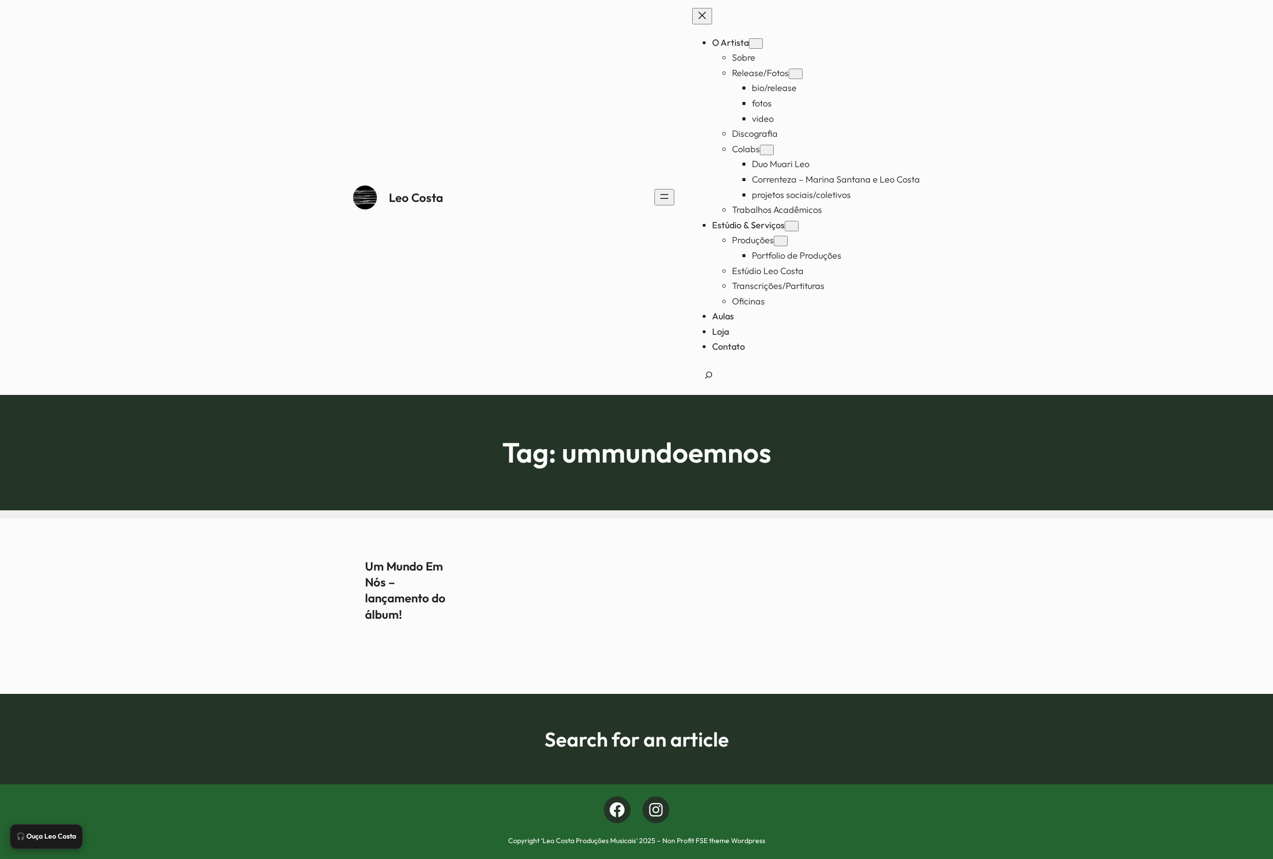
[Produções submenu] (781, 241)
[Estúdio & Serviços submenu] (792, 226)
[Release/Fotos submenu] (796, 74)
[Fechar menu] (702, 16)
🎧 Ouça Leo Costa (46, 836)
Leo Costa (416, 197)
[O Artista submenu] (756, 43)
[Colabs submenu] (767, 150)
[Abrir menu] (664, 197)
